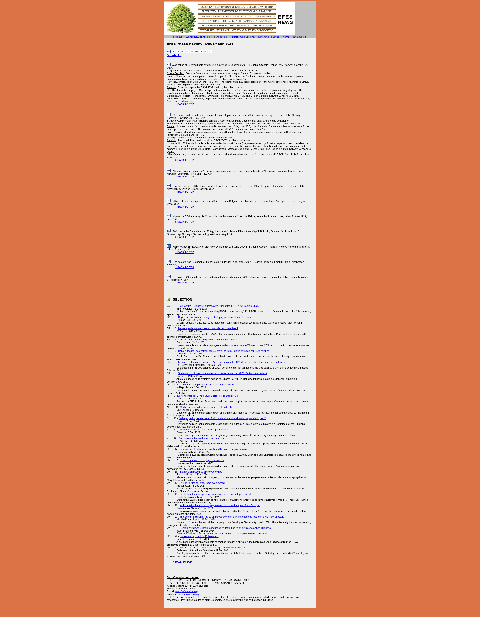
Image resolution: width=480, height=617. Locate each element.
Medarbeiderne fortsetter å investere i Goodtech (206, 407)
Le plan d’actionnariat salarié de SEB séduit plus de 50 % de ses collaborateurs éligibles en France (232, 362)
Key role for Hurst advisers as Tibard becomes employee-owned (214, 449)
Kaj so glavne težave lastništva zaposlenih (202, 438)
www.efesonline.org (188, 594)
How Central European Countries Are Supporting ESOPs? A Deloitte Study (218, 305)
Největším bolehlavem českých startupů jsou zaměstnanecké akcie (215, 317)
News (286, 36)
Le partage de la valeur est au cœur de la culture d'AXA (208, 328)
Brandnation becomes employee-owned (201, 471)
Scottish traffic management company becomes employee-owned (215, 494)
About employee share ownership (250, 36)
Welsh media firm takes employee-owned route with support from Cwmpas (220, 505)
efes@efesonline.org (186, 591)
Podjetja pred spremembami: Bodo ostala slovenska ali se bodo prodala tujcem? (222, 418)
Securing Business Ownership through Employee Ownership (212, 547)
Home (178, 36)
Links (276, 36)
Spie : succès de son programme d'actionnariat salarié (207, 339)
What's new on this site (199, 36)
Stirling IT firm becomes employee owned (202, 483)
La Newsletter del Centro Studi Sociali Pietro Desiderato (207, 395)
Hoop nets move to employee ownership (202, 460)
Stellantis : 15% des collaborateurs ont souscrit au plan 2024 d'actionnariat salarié (222, 373)
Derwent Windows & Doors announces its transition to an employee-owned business (225, 528)
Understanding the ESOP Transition (199, 536)
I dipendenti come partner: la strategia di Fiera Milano (206, 384)
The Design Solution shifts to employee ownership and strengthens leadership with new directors (232, 516)
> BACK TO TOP (184, 104)
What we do (299, 36)
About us (221, 36)
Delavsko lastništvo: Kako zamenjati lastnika (203, 429)
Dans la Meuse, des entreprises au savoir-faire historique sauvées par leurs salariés (223, 350)
